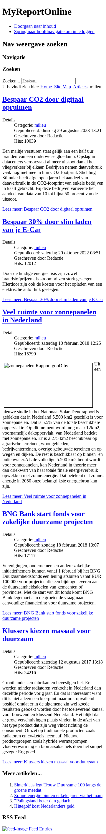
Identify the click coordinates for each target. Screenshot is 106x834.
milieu (40, 125)
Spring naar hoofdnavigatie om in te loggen (54, 31)
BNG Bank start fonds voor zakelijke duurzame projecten (47, 518)
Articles (80, 86)
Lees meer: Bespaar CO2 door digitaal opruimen (47, 209)
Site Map (62, 86)
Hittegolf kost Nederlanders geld (44, 806)
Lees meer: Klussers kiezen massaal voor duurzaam (50, 761)
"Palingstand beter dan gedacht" (44, 800)
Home (46, 86)
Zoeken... (11, 80)
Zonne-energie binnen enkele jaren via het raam (58, 795)
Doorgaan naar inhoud (35, 26)
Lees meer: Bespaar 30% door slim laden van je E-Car (52, 299)
